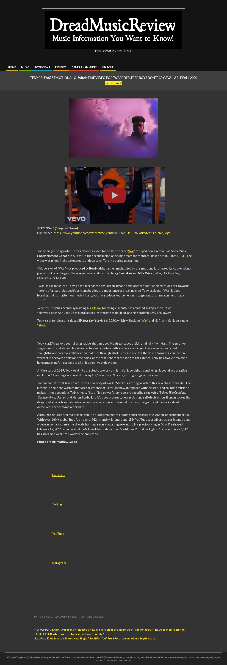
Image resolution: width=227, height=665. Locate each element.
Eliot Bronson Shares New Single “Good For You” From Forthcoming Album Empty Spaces (102, 638)
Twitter (57, 504)
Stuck (42, 325)
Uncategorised (113, 83)
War (144, 320)
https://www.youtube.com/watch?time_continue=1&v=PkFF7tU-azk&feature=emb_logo (112, 233)
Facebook (58, 475)
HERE (181, 256)
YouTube (58, 533)
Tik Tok (96, 308)
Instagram (59, 563)
